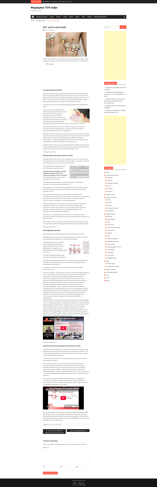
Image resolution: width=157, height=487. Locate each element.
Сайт (77, 466)
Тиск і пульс (110, 255)
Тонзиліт (110, 188)
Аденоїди (110, 177)
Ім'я (44, 466)
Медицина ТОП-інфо (44, 7)
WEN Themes (82, 485)
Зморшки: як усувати (113, 266)
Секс (83, 17)
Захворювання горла (112, 175)
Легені (58, 17)
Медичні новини (41, 17)
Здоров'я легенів (111, 197)
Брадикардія (111, 219)
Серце (52, 17)
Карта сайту (81, 483)
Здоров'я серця (57, 424)
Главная (75, 483)
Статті (109, 186)
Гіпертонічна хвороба (113, 227)
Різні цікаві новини (100, 17)
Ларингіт (110, 180)
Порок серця (111, 244)
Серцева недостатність (114, 247)
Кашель (109, 205)
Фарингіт (110, 191)
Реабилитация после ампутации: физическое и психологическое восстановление (114, 101)
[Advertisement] (115, 55)
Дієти (71, 17)
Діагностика (49, 424)
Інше (108, 236)
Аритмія (109, 216)
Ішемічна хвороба (112, 238)
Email (61, 466)
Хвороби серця (111, 258)
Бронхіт (109, 202)
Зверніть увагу (110, 194)
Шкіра (89, 17)
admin (53, 30)
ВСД (108, 222)
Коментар (46, 447)
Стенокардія (111, 249)
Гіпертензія (110, 224)
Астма (109, 199)
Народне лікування (112, 183)
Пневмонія (110, 211)
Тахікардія (110, 252)
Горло (65, 17)
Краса (77, 17)
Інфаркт (109, 233)
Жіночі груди (111, 263)
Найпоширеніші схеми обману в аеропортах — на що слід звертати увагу (114, 94)
